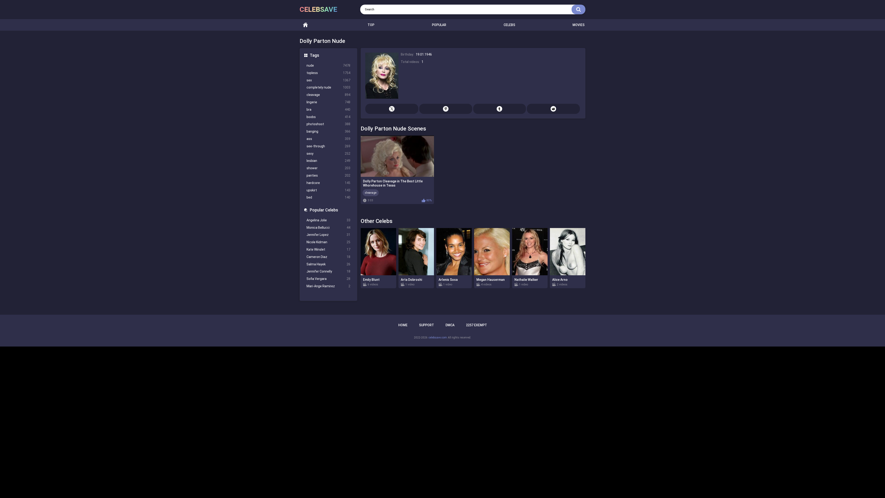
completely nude (328, 87)
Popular (439, 25)
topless (328, 73)
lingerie (328, 102)
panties (328, 175)
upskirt (328, 190)
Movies (578, 25)
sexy (328, 153)
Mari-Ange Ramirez (328, 286)
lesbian (328, 161)
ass (328, 139)
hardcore (328, 183)
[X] (391, 109)
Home (305, 25)
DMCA (449, 325)
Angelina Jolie (328, 220)
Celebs (509, 25)
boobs (328, 117)
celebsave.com (437, 337)
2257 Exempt (476, 325)
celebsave (318, 9)
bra (328, 109)
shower (328, 168)
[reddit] (553, 109)
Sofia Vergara (328, 279)
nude (328, 65)
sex (328, 80)
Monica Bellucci (328, 227)
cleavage (328, 95)
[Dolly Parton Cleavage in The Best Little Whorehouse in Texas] (397, 156)
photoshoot (328, 124)
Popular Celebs (324, 210)
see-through (328, 146)
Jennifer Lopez (328, 235)
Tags (314, 55)
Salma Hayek (328, 264)
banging (328, 131)
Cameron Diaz (328, 257)
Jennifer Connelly (328, 271)
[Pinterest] (445, 109)
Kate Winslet (328, 249)
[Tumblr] (499, 109)
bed (328, 197)
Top (371, 25)
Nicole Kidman (328, 242)
